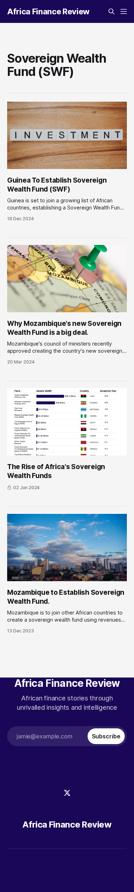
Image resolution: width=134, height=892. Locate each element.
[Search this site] (111, 11)
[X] (67, 792)
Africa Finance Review (48, 11)
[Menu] (123, 11)
